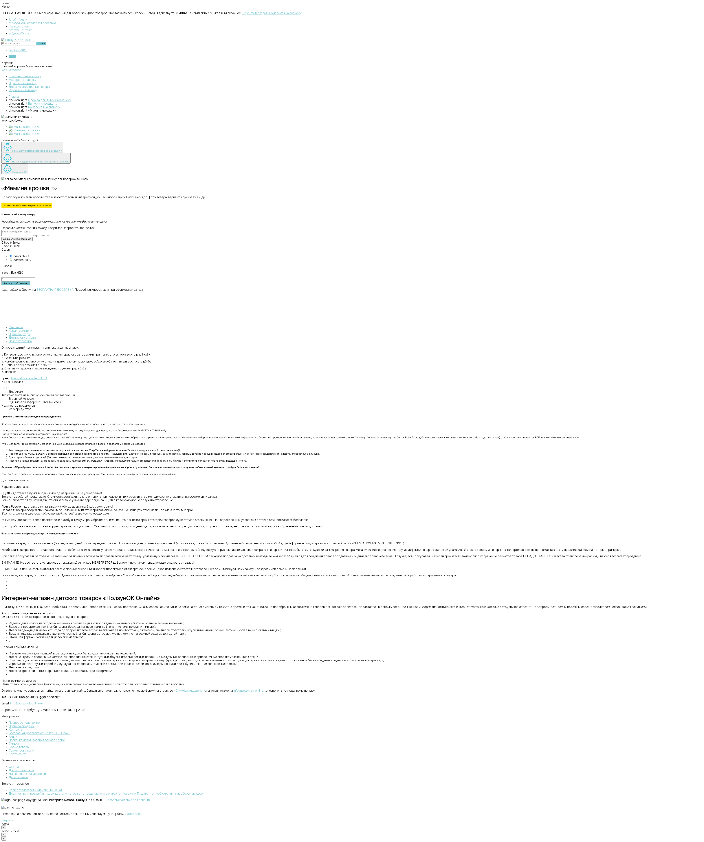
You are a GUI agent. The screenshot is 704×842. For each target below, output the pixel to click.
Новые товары (19, 747)
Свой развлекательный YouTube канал (36, 790)
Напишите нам (19, 26)
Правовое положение (24, 722)
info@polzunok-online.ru (250, 690)
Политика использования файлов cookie (37, 740)
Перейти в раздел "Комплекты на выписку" (271, 13)
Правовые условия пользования (128, 800)
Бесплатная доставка (32, 23)
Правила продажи (21, 726)
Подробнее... (134, 814)
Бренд (5, 378)
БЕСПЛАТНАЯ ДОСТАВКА (55, 289)
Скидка (14, 743)
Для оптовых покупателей (27, 774)
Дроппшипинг (18, 777)
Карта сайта (18, 754)
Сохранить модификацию (17, 239)
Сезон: (5, 249)
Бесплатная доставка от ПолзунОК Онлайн (39, 733)
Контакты (21, 30)
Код (4, 382)
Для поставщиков (21, 770)
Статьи (20, 33)
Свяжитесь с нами (21, 750)
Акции (18, 19)
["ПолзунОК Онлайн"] (16, 40)
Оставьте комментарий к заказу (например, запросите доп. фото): (48, 228)
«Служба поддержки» (189, 690)
